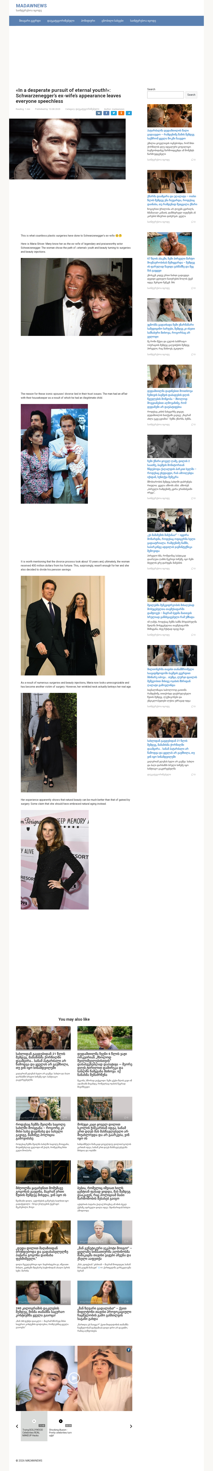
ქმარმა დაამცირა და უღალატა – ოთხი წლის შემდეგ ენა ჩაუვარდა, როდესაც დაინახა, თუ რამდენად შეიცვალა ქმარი (172, 200)
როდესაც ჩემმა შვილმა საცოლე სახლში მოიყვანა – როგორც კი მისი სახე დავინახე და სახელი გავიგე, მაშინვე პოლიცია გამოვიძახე (40, 1131)
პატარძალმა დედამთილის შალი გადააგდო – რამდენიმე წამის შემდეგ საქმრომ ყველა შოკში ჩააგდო (170, 134)
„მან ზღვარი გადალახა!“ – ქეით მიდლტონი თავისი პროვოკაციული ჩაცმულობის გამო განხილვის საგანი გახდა (104, 1313)
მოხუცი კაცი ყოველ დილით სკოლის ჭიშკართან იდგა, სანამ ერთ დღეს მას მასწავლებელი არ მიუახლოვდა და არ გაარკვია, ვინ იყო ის (103, 1131)
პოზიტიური (88, 20)
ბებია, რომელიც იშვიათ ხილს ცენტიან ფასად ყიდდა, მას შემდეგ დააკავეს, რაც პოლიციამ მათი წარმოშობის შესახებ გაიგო (103, 1193)
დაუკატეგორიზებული (60, 20)
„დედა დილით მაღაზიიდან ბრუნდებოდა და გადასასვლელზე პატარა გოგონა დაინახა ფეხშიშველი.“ (42, 1253)
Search (151, 89)
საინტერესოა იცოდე (143, 20)
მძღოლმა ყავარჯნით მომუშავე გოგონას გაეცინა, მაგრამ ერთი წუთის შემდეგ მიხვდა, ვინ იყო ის (41, 1191)
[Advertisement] (106, 54)
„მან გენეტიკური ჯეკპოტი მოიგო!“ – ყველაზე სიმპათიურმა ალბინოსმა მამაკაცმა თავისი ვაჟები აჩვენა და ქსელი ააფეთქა (104, 1253)
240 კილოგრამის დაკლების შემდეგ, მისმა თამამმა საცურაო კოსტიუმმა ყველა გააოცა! (40, 1311)
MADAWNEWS (31, 5)
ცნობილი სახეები (112, 20)
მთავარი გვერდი (30, 20)
